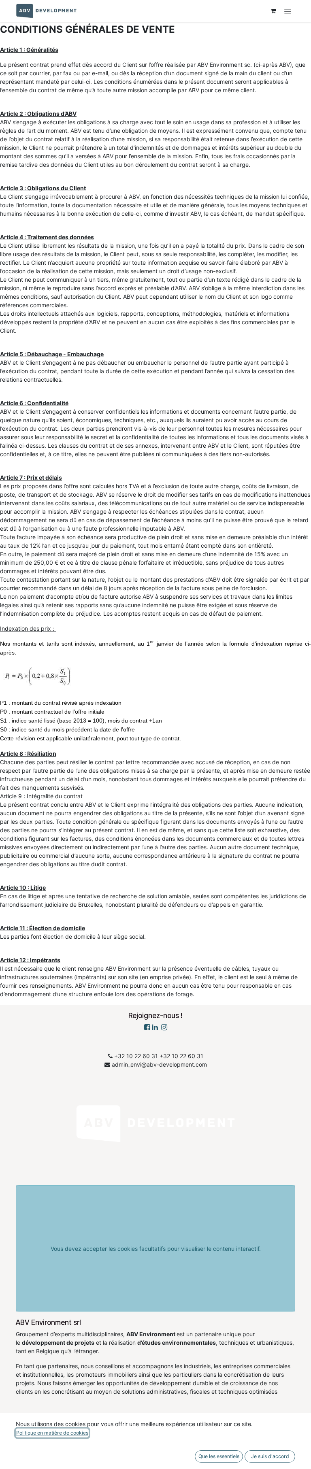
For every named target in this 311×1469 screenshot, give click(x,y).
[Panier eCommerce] (273, 11)
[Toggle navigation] (287, 11)
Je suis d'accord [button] (270, 1456)
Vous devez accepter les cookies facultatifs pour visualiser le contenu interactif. (156, 1248)
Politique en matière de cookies (52, 1433)
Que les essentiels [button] (218, 1456)
